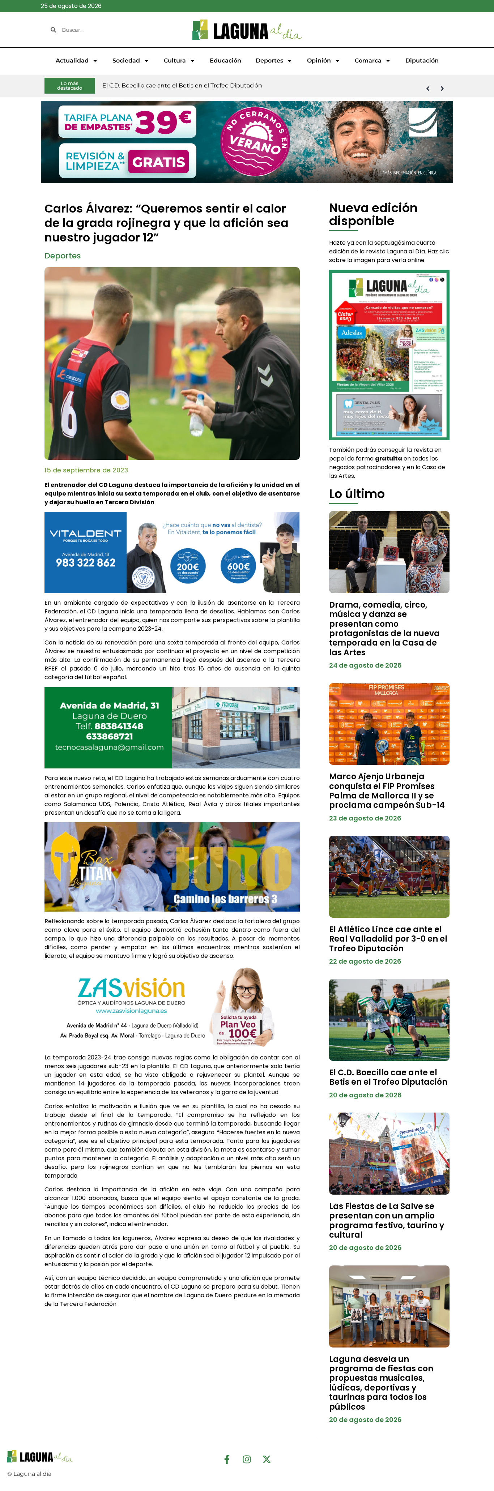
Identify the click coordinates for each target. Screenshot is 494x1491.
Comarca (368, 60)
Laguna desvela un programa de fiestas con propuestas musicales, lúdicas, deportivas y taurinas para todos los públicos (381, 1383)
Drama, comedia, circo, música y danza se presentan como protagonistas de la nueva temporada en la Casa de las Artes (384, 628)
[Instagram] (247, 1459)
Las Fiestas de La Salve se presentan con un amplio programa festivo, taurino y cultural (386, 1221)
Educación (225, 60)
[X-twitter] (267, 1459)
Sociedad (126, 60)
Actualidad (72, 60)
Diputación (422, 60)
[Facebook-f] (227, 1459)
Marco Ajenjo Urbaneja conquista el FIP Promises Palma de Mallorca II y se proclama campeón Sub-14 (387, 791)
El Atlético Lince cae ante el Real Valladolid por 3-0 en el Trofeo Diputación (388, 939)
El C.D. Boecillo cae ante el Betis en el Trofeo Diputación (388, 1077)
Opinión (319, 60)
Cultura (175, 60)
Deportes (269, 60)
